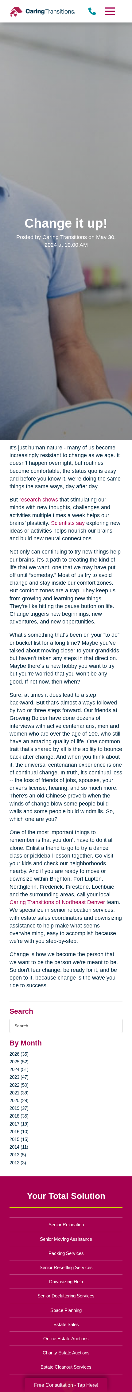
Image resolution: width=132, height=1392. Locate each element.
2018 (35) (19, 1115)
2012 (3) (18, 1162)
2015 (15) (19, 1139)
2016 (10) (19, 1131)
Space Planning (66, 1310)
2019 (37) (19, 1108)
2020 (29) (19, 1100)
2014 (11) (19, 1147)
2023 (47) (19, 1077)
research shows (38, 500)
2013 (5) (18, 1154)
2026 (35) (19, 1054)
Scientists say (68, 523)
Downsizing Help (66, 1281)
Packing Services (66, 1253)
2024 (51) (19, 1069)
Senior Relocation (66, 1224)
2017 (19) (19, 1123)
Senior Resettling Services (66, 1267)
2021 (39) (19, 1092)
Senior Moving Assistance (66, 1239)
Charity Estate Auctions (66, 1352)
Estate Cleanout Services (66, 1367)
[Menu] (109, 11)
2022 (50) (19, 1085)
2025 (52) (19, 1061)
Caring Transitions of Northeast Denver (57, 902)
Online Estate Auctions (66, 1338)
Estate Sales (66, 1324)
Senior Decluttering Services (66, 1295)
